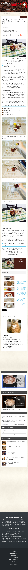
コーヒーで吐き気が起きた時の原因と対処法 (15, 441)
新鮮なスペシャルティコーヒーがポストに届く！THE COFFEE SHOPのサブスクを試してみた (12, 534)
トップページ (13, 551)
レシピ (23, 35)
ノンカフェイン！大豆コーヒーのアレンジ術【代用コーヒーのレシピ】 (21, 282)
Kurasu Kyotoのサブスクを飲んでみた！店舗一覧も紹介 (13, 531)
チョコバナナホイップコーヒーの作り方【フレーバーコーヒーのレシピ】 (21, 293)
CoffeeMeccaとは (13, 553)
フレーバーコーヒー (16, 35)
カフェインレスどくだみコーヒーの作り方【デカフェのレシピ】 (21, 288)
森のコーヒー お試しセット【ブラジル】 (11, 434)
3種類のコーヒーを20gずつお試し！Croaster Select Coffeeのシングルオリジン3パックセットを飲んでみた (14, 542)
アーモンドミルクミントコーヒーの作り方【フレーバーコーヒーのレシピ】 (21, 299)
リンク (13, 561)
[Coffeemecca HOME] (1, 13)
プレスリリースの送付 (13, 557)
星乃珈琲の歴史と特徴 (11, 452)
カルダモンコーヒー (6, 35)
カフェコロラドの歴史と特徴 (12, 462)
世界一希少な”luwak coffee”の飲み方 (14, 446)
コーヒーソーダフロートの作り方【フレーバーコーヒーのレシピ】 (21, 304)
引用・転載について (13, 559)
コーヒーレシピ (23, 16)
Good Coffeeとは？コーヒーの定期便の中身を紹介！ (13, 424)
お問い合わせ (13, 555)
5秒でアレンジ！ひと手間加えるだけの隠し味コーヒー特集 (21, 277)
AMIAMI (6, 27)
